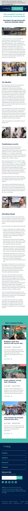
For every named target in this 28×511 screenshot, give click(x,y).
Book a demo (17, 8)
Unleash (6, 52)
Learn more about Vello (7, 4)
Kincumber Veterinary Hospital (9, 38)
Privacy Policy (11, 502)
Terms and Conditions (5, 502)
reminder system (16, 162)
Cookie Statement (17, 502)
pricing (9, 153)
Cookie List (22, 502)
